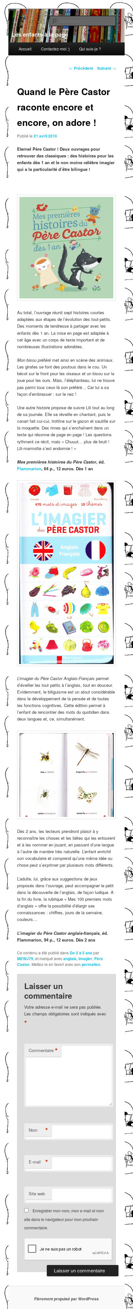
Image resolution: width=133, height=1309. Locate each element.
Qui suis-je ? (90, 48)
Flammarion (29, 468)
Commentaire (43, 1050)
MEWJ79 (25, 958)
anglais (70, 958)
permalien (91, 964)
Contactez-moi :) (55, 48)
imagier (85, 958)
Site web (37, 1193)
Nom (38, 1130)
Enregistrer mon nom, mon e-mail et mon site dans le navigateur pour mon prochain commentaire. (64, 1219)
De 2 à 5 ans (81, 953)
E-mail (38, 1162)
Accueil (25, 48)
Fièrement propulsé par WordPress (66, 1299)
